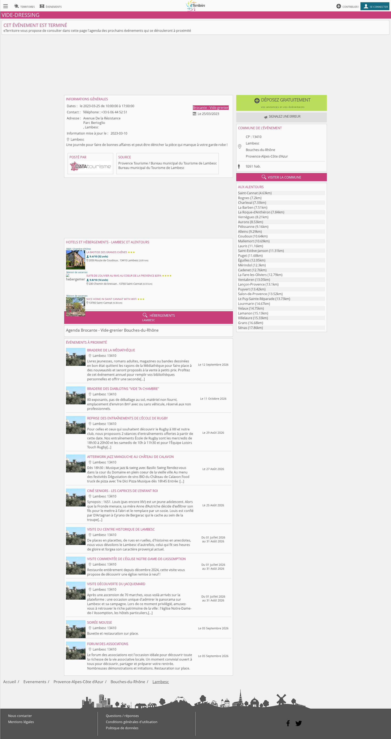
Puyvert (244, 289)
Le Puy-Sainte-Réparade (256, 299)
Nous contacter (20, 716)
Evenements (34, 681)
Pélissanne (246, 226)
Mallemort (246, 241)
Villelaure (245, 318)
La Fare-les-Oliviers (252, 274)
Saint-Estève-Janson (253, 250)
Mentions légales (21, 722)
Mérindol (245, 265)
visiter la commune (281, 177)
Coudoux (245, 236)
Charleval (245, 202)
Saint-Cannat (248, 193)
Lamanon (245, 313)
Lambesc (252, 143)
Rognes (243, 198)
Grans (242, 323)
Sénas (242, 327)
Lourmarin (246, 303)
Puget (242, 255)
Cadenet (244, 270)
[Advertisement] (195, 64)
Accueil (9, 681)
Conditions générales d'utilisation (131, 722)
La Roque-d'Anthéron (254, 212)
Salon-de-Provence (252, 294)
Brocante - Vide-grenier (210, 107)
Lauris (242, 246)
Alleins (243, 231)
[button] (281, 103)
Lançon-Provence (251, 284)
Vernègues (246, 217)
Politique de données (122, 728)
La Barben (246, 207)
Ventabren (246, 279)
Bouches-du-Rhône (260, 150)
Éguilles (244, 260)
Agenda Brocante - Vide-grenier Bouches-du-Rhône (112, 330)
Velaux (243, 308)
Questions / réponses (122, 716)
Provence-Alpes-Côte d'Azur (267, 156)
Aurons (243, 222)
